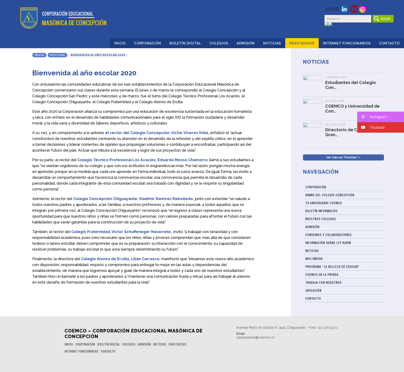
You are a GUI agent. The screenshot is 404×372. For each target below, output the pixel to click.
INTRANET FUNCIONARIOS (347, 43)
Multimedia (314, 258)
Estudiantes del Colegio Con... (350, 85)
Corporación (147, 43)
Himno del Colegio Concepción (329, 194)
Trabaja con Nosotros (323, 282)
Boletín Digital (185, 43)
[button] (380, 117)
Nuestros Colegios (320, 218)
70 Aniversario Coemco (323, 202)
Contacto (389, 43)
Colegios (218, 43)
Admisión (246, 43)
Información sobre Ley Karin (328, 242)
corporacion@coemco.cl (255, 337)
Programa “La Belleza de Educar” (332, 266)
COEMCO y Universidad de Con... (352, 108)
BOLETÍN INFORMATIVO (321, 210)
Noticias (272, 43)
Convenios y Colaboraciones (328, 234)
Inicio (120, 43)
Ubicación (313, 290)
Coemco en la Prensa (322, 274)
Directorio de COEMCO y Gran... (350, 132)
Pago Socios (301, 43)
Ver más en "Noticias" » (343, 157)
